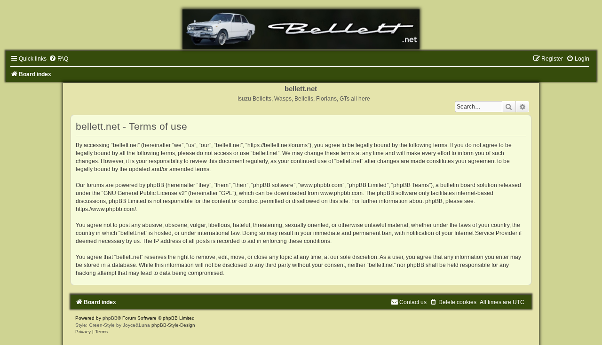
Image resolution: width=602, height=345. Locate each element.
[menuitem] (58, 58)
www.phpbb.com (341, 193)
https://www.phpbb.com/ (106, 209)
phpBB (110, 318)
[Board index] (301, 29)
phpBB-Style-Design (173, 325)
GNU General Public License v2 (144, 193)
